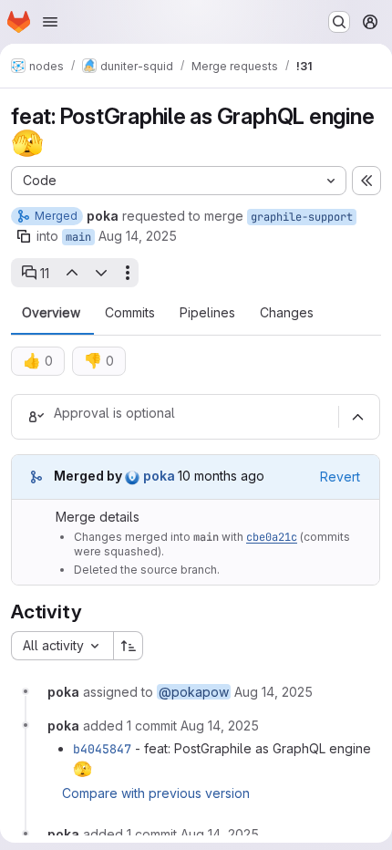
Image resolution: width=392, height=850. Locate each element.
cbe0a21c (271, 537)
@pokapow (194, 692)
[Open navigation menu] (50, 21)
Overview (51, 313)
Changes (287, 313)
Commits (130, 313)
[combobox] (62, 645)
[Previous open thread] (71, 272)
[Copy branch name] (24, 236)
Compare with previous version (156, 793)
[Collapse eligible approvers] (357, 417)
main (78, 237)
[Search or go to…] (339, 22)
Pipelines (207, 313)
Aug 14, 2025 (137, 236)
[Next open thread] (101, 272)
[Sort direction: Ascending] (128, 645)
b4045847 (102, 749)
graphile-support (302, 217)
